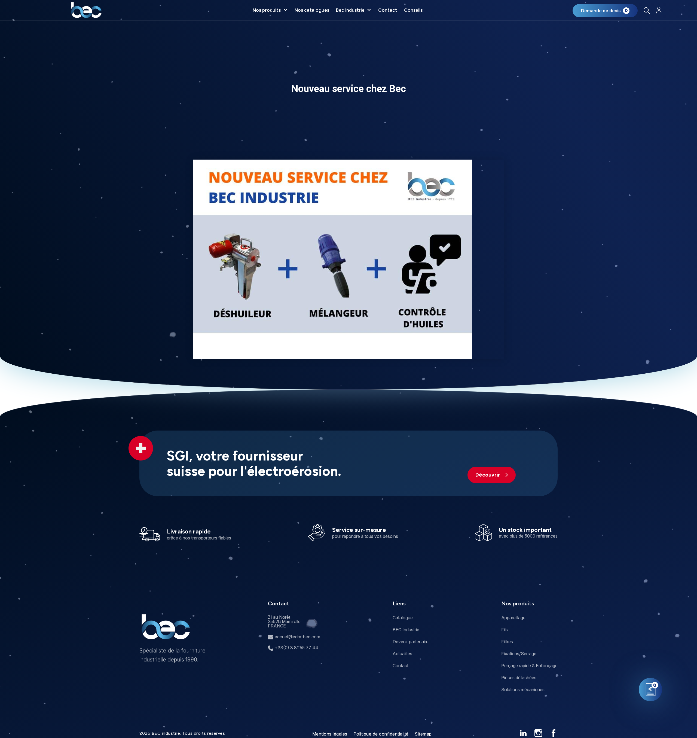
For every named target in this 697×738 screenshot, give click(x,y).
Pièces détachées (518, 677)
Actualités (402, 653)
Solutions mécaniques (523, 689)
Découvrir (487, 475)
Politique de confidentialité (381, 734)
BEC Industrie (406, 629)
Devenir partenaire (411, 641)
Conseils (413, 10)
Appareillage (513, 617)
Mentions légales (329, 734)
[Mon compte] (658, 10)
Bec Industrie (350, 10)
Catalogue (403, 617)
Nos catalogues (312, 10)
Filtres (507, 641)
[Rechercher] (646, 10)
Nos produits (267, 10)
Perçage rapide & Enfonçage (529, 665)
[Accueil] (86, 10)
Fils (504, 629)
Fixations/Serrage (518, 653)
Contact (387, 10)
